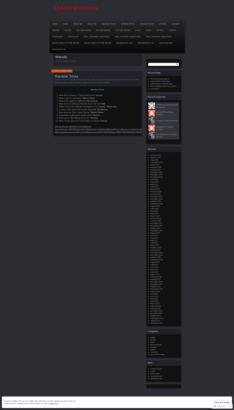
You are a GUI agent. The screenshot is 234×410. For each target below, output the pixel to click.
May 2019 (154, 184)
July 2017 (154, 235)
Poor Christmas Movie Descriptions (163, 86)
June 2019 (154, 182)
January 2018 (156, 221)
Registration (165, 43)
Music (138, 30)
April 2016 (154, 272)
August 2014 (155, 321)
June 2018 (154, 209)
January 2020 (156, 170)
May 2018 (154, 211)
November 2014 (156, 313)
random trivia (87, 82)
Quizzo (65, 82)
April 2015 (154, 301)
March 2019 (155, 189)
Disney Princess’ (172, 121)
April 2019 (154, 187)
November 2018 (156, 199)
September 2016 (157, 260)
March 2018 (155, 216)
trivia (94, 82)
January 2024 (156, 155)
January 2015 (156, 308)
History (163, 24)
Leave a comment (103, 82)
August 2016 (155, 262)
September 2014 (157, 318)
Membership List (124, 43)
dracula (104, 80)
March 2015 (155, 304)
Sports (160, 30)
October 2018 (156, 201)
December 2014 (156, 311)
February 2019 (156, 192)
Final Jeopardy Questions (97, 37)
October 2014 (156, 316)
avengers (79, 80)
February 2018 (156, 218)
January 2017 (156, 250)
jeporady (118, 80)
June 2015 (154, 296)
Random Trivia (109, 24)
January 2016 (156, 279)
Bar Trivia (87, 80)
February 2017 (156, 248)
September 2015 (157, 289)
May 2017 (154, 240)
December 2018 (156, 196)
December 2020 (156, 162)
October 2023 (156, 158)
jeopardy (111, 80)
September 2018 (157, 204)
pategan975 (160, 112)
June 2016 (154, 267)
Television (57, 37)
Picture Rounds (156, 345)
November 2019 (156, 175)
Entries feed (155, 374)
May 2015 (154, 299)
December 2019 (156, 172)
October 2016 (156, 257)
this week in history (158, 354)
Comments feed (156, 376)
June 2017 (154, 238)
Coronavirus (155, 89)
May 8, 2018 (67, 71)
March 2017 (155, 245)
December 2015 (156, 282)
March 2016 (155, 274)
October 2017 (156, 228)
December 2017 (156, 223)
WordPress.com (156, 379)
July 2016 (154, 265)
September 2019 (157, 177)
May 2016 (154, 270)
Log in (153, 371)
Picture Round (84, 30)
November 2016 (156, 255)
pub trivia (125, 80)
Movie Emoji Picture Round (65, 43)
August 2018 (155, 206)
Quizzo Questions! (77, 8)
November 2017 (156, 226)
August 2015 (155, 291)
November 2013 (156, 323)
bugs (93, 80)
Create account (156, 369)
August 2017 (155, 233)
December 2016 (156, 252)
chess (98, 80)
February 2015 (156, 306)
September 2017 (157, 231)
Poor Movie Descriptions (160, 79)
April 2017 (154, 243)
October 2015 (156, 287)
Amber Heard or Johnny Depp (162, 84)
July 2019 (154, 179)
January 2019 (156, 194)
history (153, 337)
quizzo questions (75, 82)
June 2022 (154, 160)
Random (66, 80)
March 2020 (155, 165)
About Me (77, 24)
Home (55, 24)
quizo (132, 80)
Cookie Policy (53, 403)
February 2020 (156, 167)
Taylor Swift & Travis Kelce (160, 81)
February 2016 (156, 277)
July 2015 (154, 294)
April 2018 (154, 214)
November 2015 (156, 284)
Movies (55, 30)
